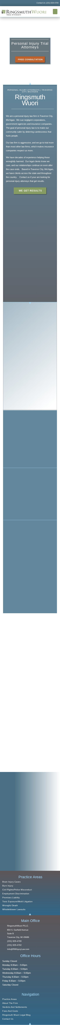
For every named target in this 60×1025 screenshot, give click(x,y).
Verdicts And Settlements (14, 1007)
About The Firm (10, 1003)
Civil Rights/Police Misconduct (17, 889)
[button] (55, 11)
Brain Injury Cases (11, 882)
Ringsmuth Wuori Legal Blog (16, 1015)
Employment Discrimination (15, 893)
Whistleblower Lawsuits (13, 909)
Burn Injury (7, 886)
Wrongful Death (10, 905)
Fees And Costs (10, 1011)
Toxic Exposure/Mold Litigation (17, 901)
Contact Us (7, 1019)
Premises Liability (11, 897)
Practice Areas (9, 999)
